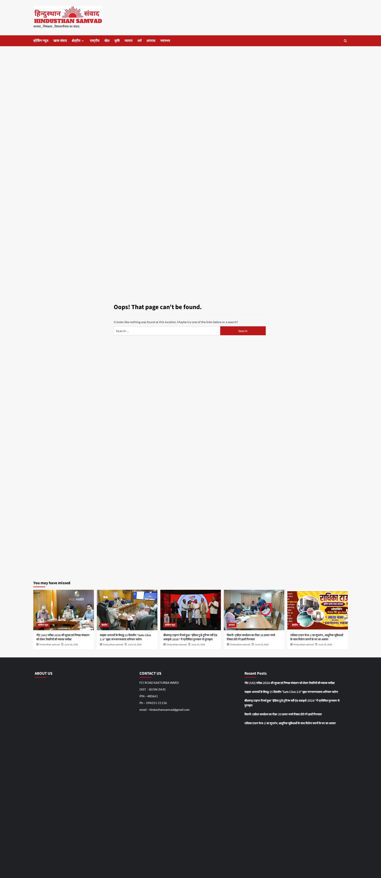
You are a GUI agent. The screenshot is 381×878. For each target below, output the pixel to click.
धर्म (139, 40)
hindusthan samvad (49, 644)
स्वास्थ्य (165, 40)
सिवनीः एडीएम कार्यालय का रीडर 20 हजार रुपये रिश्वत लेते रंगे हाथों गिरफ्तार (251, 637)
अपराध (150, 40)
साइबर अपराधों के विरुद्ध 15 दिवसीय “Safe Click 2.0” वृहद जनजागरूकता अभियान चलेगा (125, 637)
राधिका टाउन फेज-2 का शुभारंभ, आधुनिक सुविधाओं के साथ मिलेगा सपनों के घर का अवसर (316, 637)
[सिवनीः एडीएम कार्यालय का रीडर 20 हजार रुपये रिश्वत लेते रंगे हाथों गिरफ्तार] (254, 610)
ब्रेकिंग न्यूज (40, 40)
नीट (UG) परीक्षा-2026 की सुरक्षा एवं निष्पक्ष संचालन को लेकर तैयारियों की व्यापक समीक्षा (62, 637)
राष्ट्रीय (94, 40)
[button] (345, 40)
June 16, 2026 (71, 644)
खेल (107, 40)
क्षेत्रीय (76, 40)
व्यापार (129, 40)
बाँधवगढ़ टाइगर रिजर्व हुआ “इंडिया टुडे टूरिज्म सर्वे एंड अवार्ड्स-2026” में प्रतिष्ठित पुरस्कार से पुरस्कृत (190, 637)
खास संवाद (60, 40)
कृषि (117, 40)
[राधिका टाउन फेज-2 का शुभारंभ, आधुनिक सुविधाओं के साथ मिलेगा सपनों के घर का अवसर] (317, 610)
